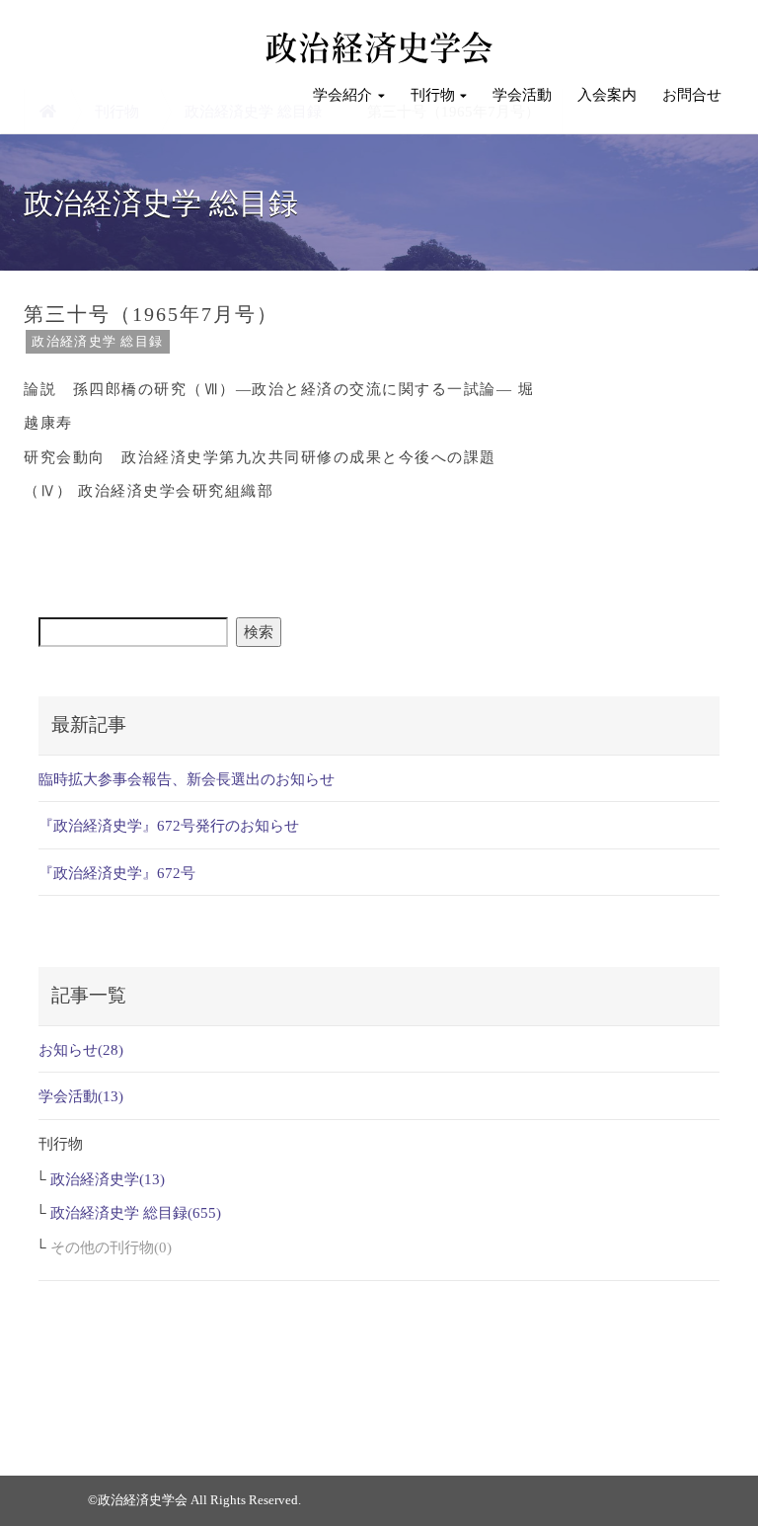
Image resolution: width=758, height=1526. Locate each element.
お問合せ (691, 95)
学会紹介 (342, 95)
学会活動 (522, 95)
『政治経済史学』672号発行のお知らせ (168, 826)
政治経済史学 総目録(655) (135, 1213)
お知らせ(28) (80, 1050)
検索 (258, 632)
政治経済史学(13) (107, 1179)
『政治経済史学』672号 (116, 873)
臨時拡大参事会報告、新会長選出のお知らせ (186, 779)
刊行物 (433, 95)
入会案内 (607, 95)
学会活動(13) (80, 1096)
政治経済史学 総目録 (97, 342)
